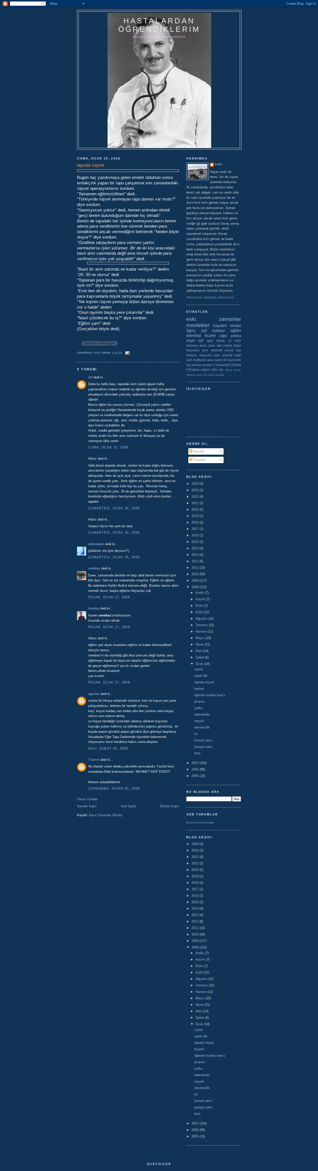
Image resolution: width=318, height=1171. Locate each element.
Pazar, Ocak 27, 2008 (109, 597)
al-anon (199, 701)
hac (205, 374)
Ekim (200, 605)
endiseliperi (96, 544)
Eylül (200, 612)
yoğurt (205, 369)
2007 (195, 763)
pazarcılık (234, 360)
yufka (198, 708)
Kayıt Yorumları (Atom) (105, 815)
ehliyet (227, 345)
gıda (210, 360)
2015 (195, 542)
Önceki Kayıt (169, 806)
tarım (211, 345)
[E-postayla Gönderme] (127, 353)
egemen (94, 694)
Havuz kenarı (233, 369)
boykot (199, 688)
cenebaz (94, 568)
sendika (219, 374)
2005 (195, 776)
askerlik (227, 355)
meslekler (197, 325)
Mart (199, 651)
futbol (237, 345)
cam (189, 360)
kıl (196, 734)
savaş (220, 340)
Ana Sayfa (128, 806)
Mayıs (200, 638)
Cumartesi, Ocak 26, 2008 (114, 508)
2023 (195, 490)
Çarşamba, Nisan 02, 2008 (114, 788)
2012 (195, 561)
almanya (191, 374)
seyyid (199, 721)
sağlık (223, 336)
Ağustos (202, 618)
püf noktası (213, 330)
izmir (216, 355)
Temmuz (202, 625)
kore (205, 350)
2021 (195, 503)
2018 (195, 522)
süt (194, 364)
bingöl (190, 340)
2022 (195, 496)
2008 (195, 587)
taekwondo (202, 714)
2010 (195, 574)
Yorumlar (199, 460)
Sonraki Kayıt (87, 806)
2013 (195, 555)
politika (236, 336)
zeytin (198, 669)
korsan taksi (203, 740)
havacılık (205, 355)
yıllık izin (217, 369)
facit (197, 753)
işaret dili (220, 360)
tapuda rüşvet (204, 682)
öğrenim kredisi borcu (209, 695)
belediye (192, 345)
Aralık (200, 593)
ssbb (218, 164)
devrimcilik (202, 727)
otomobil (216, 350)
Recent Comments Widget (200, 822)
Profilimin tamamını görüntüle (210, 297)
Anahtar (93, 608)
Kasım (201, 599)
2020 (195, 509)
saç (188, 364)
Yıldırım (94, 760)
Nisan (200, 644)
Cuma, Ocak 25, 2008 (108, 447)
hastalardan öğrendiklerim (159, 25)
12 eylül (234, 340)
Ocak (200, 664)
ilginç (191, 330)
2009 (195, 580)
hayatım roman (227, 325)
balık (238, 355)
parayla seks (203, 747)
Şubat (200, 657)
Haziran (201, 631)
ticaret (210, 335)
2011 (195, 567)
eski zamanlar (213, 319)
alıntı (199, 374)
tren (199, 364)
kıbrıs (211, 374)
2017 (195, 529)
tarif (200, 340)
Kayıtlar (198, 451)
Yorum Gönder (87, 799)
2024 (195, 483)
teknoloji (193, 335)
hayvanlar (193, 350)
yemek (229, 350)
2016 (195, 535)
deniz (203, 345)
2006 (195, 769)
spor (210, 340)
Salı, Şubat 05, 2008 (108, 748)
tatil (219, 345)
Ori (90, 377)
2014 (195, 548)
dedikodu (199, 360)
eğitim (235, 330)
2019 (195, 516)
